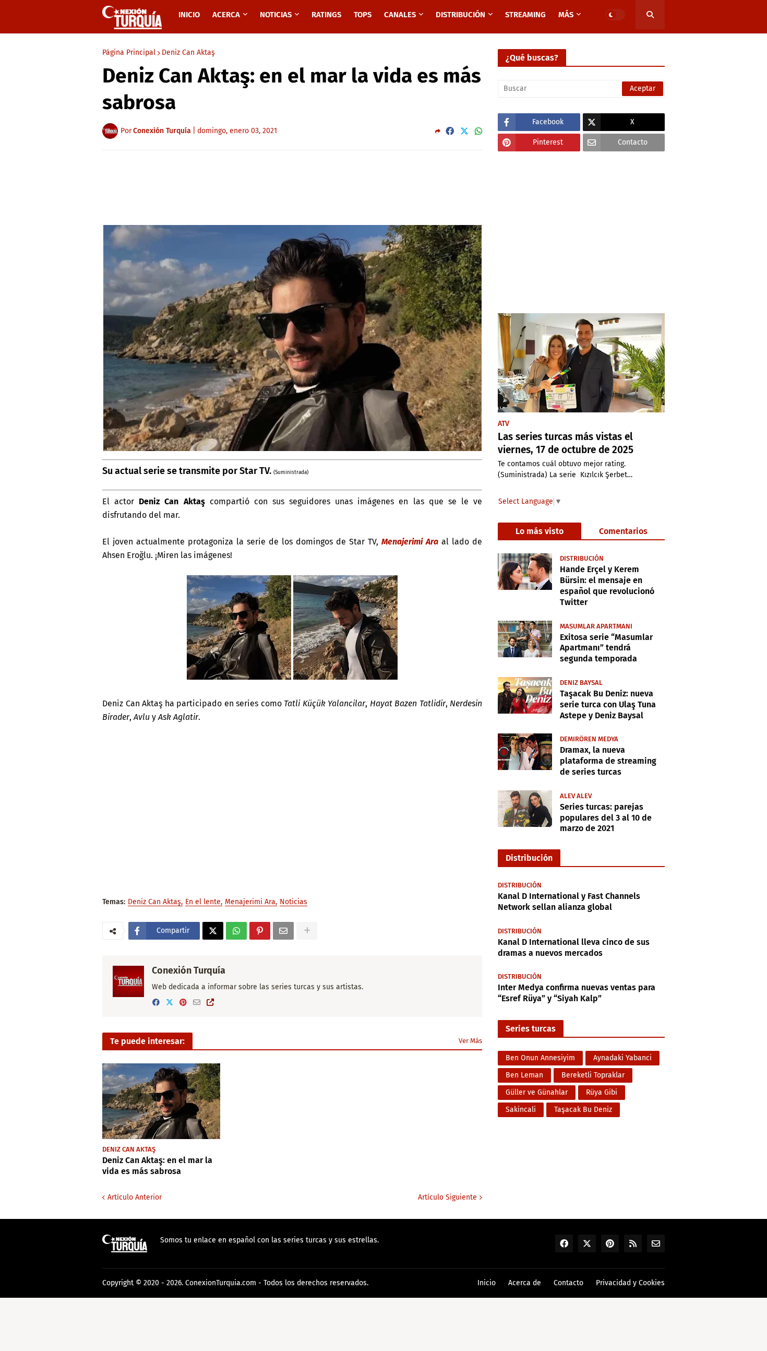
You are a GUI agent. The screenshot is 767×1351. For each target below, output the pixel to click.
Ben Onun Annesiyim (540, 1057)
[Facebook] (450, 131)
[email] (196, 1002)
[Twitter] (464, 131)
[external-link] (210, 1002)
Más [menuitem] (565, 14)
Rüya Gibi (601, 1092)
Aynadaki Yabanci (622, 1057)
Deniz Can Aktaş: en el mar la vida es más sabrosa (157, 1165)
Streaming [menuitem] (525, 14)
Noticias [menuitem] (276, 14)
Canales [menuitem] (400, 14)
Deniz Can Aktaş (188, 52)
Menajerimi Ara (409, 542)
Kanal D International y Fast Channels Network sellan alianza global (569, 901)
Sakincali (521, 1109)
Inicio (486, 1282)
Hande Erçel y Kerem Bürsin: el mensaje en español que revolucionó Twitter (607, 585)
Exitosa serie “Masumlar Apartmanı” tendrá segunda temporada (606, 647)
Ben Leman (524, 1075)
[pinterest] (183, 1002)
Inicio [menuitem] (189, 14)
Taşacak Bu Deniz (583, 1109)
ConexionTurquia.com (220, 1282)
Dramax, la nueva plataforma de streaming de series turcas (608, 760)
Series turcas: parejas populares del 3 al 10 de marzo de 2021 (606, 817)
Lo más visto (540, 531)
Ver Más (470, 1041)
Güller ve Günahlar (537, 1092)
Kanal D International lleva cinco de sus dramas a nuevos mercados (574, 947)
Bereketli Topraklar (593, 1075)
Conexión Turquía (188, 970)
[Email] (283, 931)
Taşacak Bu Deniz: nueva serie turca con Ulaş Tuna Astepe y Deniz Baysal (608, 704)
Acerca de (524, 1282)
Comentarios (623, 531)
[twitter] (169, 1002)
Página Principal (128, 52)
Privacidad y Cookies (630, 1282)
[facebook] (156, 1002)
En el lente (203, 902)
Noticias (293, 902)
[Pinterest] (259, 931)
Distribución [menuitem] (460, 14)
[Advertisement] (292, 186)
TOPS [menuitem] (362, 14)
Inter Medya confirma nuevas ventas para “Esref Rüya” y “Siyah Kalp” (576, 992)
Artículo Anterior (134, 1197)
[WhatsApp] (478, 131)
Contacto (568, 1282)
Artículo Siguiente (447, 1197)
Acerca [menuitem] (226, 14)
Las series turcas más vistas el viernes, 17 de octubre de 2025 (565, 443)
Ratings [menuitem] (326, 14)
